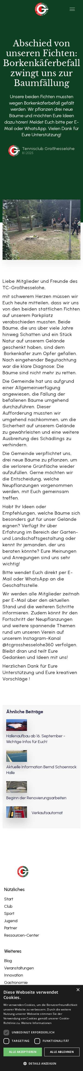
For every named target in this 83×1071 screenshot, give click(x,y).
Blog (8, 960)
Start (8, 899)
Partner (10, 927)
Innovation (13, 975)
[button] (72, 9)
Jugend (11, 920)
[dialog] (41, 1028)
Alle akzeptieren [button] (22, 1052)
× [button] (78, 990)
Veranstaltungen (19, 968)
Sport (9, 913)
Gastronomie (16, 982)
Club (8, 906)
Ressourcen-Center (21, 935)
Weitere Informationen (36, 1023)
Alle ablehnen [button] (62, 1052)
